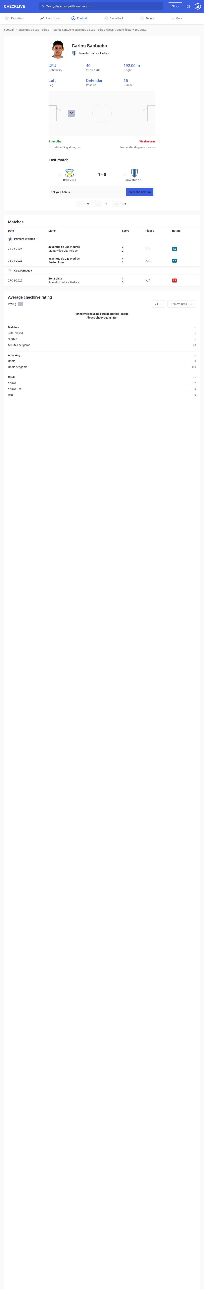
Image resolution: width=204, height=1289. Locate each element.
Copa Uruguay (23, 270)
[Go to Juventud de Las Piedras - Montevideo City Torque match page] (102, 248)
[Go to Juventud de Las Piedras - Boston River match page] (102, 260)
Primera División (24, 238)
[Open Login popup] (197, 6)
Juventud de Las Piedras (34, 29)
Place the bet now (139, 192)
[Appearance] (188, 6)
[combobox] (175, 6)
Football (9, 29)
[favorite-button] (59, 175)
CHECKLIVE (14, 6)
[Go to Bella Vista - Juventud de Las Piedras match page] (102, 280)
